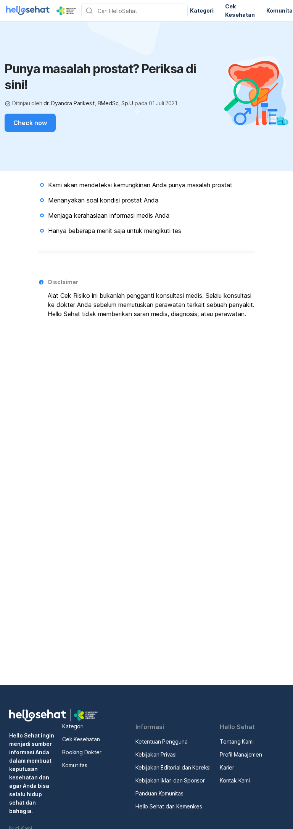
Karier (227, 767)
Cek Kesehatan (81, 739)
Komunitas (74, 765)
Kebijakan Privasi (156, 754)
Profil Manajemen (241, 754)
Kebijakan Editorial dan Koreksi (173, 767)
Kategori (72, 726)
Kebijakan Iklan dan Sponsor (170, 780)
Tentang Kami (237, 741)
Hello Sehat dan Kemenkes (168, 806)
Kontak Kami (235, 780)
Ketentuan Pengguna (161, 741)
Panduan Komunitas (159, 793)
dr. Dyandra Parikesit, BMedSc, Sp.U (88, 103)
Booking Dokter (81, 752)
